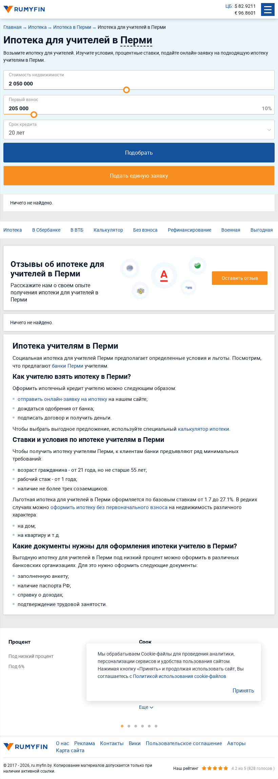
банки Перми (67, 365)
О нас (62, 743)
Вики (135, 743)
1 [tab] (122, 725)
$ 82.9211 (245, 6)
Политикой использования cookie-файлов (179, 676)
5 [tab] (149, 725)
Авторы (236, 743)
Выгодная (262, 230)
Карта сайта (70, 750)
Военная (230, 230)
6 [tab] (156, 725)
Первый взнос (23, 99)
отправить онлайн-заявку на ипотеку (62, 398)
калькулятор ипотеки (203, 428)
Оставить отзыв (240, 278)
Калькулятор (108, 230)
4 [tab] (142, 725)
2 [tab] (128, 725)
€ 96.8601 (245, 12)
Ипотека (12, 230)
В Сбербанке (46, 230)
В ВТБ (77, 230)
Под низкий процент (31, 656)
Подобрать (139, 152)
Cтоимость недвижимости (36, 74)
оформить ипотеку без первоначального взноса (109, 507)
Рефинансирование (189, 230)
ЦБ (228, 6)
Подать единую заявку (139, 175)
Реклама (84, 743)
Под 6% (16, 666)
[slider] (126, 89)
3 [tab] (135, 725)
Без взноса (145, 230)
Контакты (112, 743)
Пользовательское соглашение (184, 743)
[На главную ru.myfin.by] (25, 747)
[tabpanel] (70, 655)
